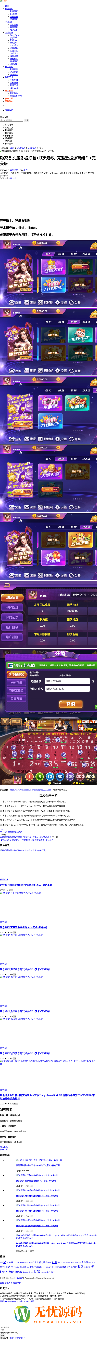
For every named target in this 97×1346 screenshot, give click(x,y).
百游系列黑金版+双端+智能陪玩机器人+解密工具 (26, 885)
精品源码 (9, 9)
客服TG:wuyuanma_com (10, 1301)
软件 (48, 1272)
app (1, 1262)
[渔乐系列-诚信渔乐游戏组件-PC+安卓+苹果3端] (21, 1019)
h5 (4, 1262)
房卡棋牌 (16, 1267)
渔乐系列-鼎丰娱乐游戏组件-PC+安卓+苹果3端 (25, 1011)
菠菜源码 (14, 19)
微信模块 (14, 59)
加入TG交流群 (27, 1301)
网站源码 (9, 32)
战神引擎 (4, 1267)
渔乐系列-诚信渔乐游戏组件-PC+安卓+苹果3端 (25, 1053)
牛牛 (6, 1272)
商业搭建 (14, 17)
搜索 (26, 120)
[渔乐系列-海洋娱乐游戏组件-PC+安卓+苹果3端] (21, 935)
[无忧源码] (4, 2)
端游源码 (14, 27)
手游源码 (14, 24)
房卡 (10, 1266)
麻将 (53, 1272)
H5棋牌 (10, 1262)
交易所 (35, 1262)
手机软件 (14, 82)
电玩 (11, 1271)
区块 (59, 1262)
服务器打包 (67, 1267)
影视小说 (14, 51)
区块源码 (14, 48)
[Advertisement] (48, 198)
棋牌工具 (14, 85)
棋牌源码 (14, 11)
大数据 (11, 832)
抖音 (24, 1267)
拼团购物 (14, 93)
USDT (18, 1262)
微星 (93, 1263)
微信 (89, 1262)
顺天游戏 (18, 832)
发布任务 (4, 1147)
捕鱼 (32, 1267)
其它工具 (14, 88)
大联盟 (84, 1262)
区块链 (63, 1263)
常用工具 (9, 77)
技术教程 (9, 67)
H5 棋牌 (13, 14)
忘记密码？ (20, 1338)
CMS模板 (14, 45)
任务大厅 (4, 1149)
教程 (61, 1267)
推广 (25, 170)
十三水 (68, 1263)
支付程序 (48, 1267)
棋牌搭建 (14, 69)
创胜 (54, 1262)
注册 (12, 1338)
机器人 (74, 1267)
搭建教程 (38, 1267)
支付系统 (55, 1267)
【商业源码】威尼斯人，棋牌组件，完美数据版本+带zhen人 (26, 840)
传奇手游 (43, 1262)
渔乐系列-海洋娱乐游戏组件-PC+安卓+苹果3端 (25, 969)
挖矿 (28, 1267)
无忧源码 (20, 1278)
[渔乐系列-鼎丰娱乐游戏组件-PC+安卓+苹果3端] (21, 977)
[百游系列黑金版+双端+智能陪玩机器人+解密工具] (23, 850)
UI (14, 1263)
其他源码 (14, 64)
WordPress (14, 35)
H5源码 (13, 40)
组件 (32, 1272)
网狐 (37, 1271)
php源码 (13, 37)
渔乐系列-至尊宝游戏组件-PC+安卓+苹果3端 (23, 927)
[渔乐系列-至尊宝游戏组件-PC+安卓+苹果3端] (20, 893)
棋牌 (80, 1266)
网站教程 (14, 75)
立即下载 (12, 178)
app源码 (13, 43)
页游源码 (14, 30)
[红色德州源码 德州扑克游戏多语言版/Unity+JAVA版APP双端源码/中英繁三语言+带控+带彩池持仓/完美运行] (48, 1063)
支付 (43, 1267)
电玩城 (18, 1272)
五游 (30, 1263)
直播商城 (14, 56)
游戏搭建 (14, 72)
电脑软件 (14, 80)
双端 (72, 1263)
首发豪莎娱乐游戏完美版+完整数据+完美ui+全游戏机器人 (25, 837)
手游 (21, 1267)
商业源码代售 (16, 96)
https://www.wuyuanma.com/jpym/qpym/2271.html (30, 790)
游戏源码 (9, 22)
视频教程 (44, 1272)
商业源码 (14, 61)
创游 (49, 1263)
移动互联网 (26, 1272)
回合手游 (78, 1263)
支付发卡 (14, 53)
